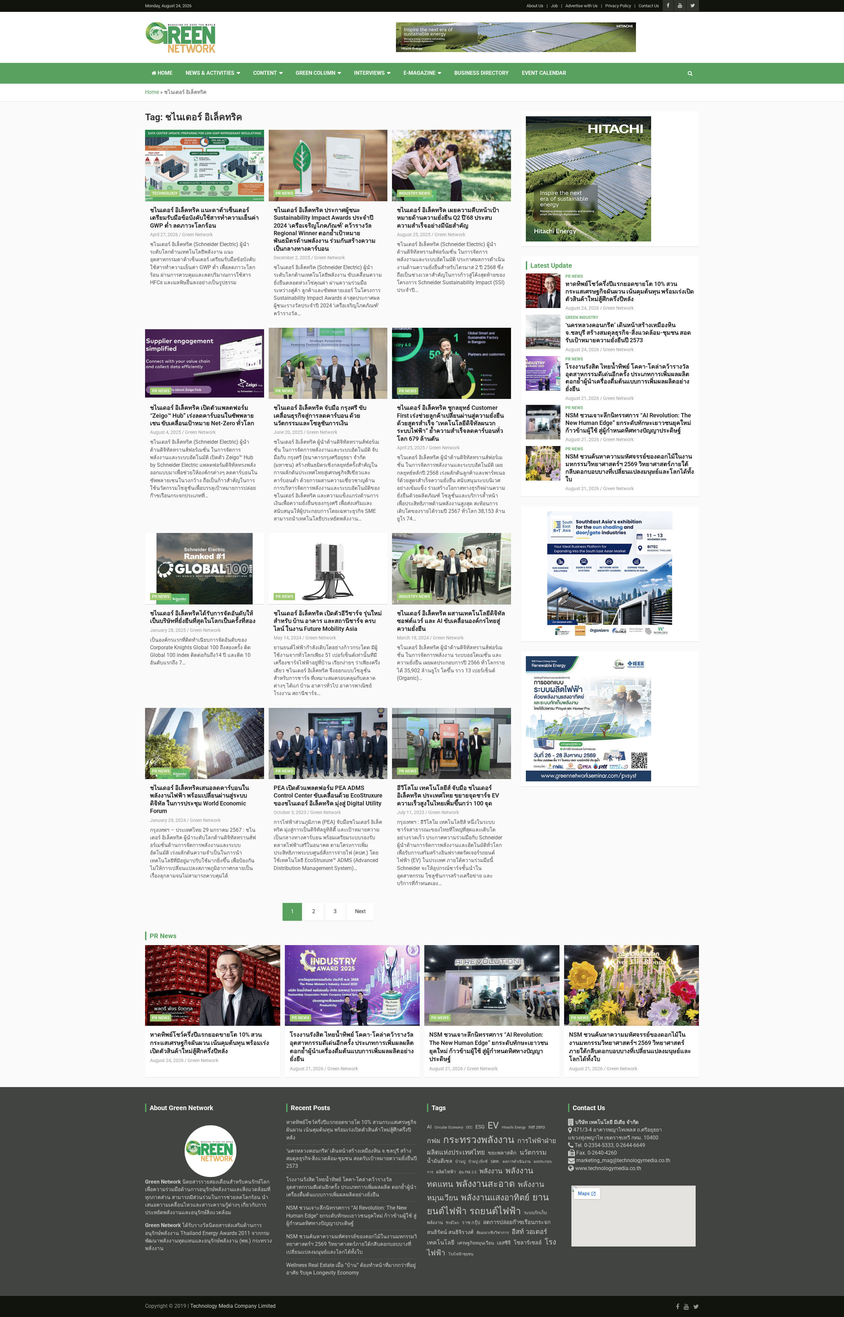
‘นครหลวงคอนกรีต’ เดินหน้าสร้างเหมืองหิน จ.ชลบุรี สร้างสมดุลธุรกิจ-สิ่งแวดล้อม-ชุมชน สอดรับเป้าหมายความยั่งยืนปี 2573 (628, 333)
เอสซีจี (504, 1243)
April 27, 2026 (164, 234)
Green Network (197, 234)
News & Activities (210, 73)
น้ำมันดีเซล (439, 1161)
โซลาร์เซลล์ (528, 1243)
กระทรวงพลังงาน (478, 1139)
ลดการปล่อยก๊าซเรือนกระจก (517, 1222)
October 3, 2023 (290, 812)
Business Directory (481, 73)
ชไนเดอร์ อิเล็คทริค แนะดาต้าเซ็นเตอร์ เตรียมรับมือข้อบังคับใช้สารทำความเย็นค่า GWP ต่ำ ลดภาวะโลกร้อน (204, 218)
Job (554, 5)
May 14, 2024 (287, 637)
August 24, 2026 (582, 308)
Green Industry (581, 317)
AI (429, 1127)
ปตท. (495, 1161)
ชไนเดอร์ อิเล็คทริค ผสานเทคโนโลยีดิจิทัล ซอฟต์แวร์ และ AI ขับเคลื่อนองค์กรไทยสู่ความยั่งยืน (451, 621)
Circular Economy (449, 1127)
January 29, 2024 (168, 820)
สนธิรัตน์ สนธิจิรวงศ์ (450, 1232)
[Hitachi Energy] (516, 26)
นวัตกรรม (533, 1152)
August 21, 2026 (582, 398)
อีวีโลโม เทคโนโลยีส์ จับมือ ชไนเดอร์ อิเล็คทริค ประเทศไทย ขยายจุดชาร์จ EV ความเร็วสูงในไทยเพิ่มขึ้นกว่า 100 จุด (448, 795)
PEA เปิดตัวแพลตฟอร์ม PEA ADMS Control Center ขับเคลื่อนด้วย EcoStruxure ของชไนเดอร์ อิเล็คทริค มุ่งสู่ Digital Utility (328, 795)
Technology (164, 193)
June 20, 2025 (288, 432)
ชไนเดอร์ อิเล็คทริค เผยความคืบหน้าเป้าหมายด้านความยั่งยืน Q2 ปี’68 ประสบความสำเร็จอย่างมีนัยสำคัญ (448, 218)
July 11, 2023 (410, 812)
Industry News (414, 193)
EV (493, 1125)
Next (360, 911)
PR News (284, 193)
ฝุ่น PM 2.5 (467, 1172)
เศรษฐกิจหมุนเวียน (475, 1243)
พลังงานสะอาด (485, 1183)
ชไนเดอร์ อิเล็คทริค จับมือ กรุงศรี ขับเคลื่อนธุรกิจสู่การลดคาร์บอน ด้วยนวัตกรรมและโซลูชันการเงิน (320, 415)
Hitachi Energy (514, 1127)
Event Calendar (544, 73)
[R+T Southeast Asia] (610, 515)
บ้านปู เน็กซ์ (478, 1162)
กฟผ (433, 1141)
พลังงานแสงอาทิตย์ (495, 1197)
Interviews (369, 73)
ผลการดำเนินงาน (517, 1162)
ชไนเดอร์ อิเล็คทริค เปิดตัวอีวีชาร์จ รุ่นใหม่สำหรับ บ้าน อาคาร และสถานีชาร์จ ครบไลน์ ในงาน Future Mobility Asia (328, 621)
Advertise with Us (581, 5)
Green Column (315, 73)
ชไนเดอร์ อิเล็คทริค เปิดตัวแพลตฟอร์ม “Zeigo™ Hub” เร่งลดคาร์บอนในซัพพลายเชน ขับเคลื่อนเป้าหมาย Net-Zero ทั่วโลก (202, 415)
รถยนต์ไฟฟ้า (495, 1211)
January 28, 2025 (168, 630)
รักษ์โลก (452, 1223)
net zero (536, 1127)
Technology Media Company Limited (233, 1306)
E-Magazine (420, 73)
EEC (469, 1127)
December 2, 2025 (292, 257)
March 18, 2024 (413, 637)
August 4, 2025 (165, 432)
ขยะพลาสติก (502, 1153)
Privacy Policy (618, 5)
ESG (480, 1127)
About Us (535, 5)
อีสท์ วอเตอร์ (529, 1232)
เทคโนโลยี (440, 1242)
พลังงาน (490, 1171)
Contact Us (649, 5)
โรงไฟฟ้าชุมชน (460, 1254)
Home (164, 73)
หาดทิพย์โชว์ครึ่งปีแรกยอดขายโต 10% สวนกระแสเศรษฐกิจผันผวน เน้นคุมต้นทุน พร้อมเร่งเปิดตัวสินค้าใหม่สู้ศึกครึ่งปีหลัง (629, 291)
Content (265, 73)
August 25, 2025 (414, 234)
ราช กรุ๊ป (471, 1222)
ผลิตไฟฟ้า (446, 1171)
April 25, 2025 (411, 447)
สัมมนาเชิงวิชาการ (492, 1232)
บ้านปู (460, 1161)
